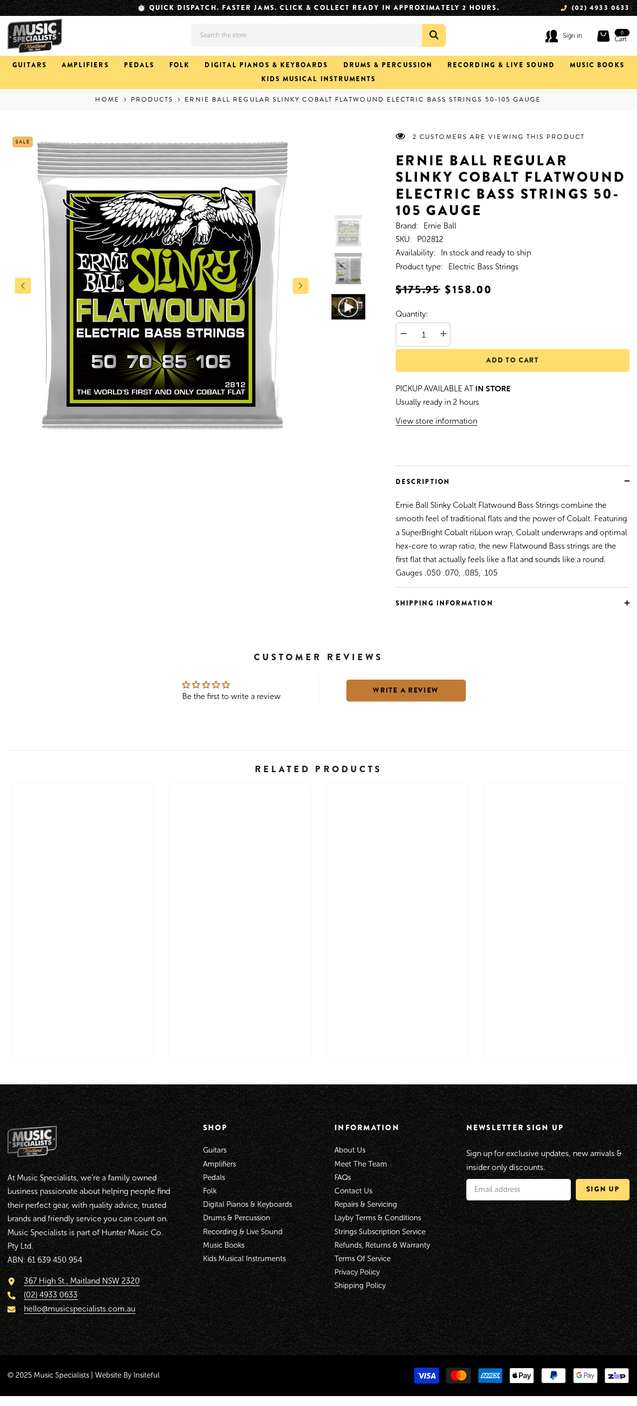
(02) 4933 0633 (51, 1294)
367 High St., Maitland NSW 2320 (82, 1281)
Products (152, 100)
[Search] (318, 35)
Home (107, 100)
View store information (436, 421)
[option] (161, 285)
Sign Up (603, 1189)
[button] (23, 286)
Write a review (406, 690)
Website (108, 1375)
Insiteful (146, 1375)
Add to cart (512, 360)
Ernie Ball (440, 226)
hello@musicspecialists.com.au (79, 1308)
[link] (82, 1015)
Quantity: (412, 314)
